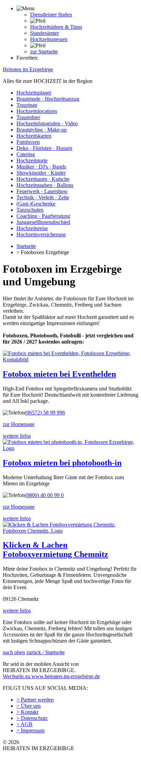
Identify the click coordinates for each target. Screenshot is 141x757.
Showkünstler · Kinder (41, 173)
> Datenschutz (32, 718)
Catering (25, 154)
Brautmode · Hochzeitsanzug (47, 99)
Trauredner (28, 117)
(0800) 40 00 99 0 (44, 495)
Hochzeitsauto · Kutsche (42, 179)
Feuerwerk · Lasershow (42, 191)
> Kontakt (27, 712)
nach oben (14, 652)
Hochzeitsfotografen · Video (47, 123)
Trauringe (26, 105)
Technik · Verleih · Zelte (42, 197)
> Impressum (30, 730)
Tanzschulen (29, 210)
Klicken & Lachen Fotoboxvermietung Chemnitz (55, 550)
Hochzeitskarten (33, 136)
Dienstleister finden (51, 14)
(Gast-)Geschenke (35, 204)
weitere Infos (17, 436)
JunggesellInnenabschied (43, 222)
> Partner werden (35, 700)
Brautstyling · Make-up (41, 130)
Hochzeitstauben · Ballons (44, 185)
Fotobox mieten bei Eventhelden (59, 374)
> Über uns (28, 706)
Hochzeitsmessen (48, 39)
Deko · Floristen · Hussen (44, 148)
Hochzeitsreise (32, 228)
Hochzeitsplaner (33, 93)
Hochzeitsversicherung (41, 234)
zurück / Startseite (45, 652)
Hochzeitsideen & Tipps (56, 27)
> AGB (24, 724)
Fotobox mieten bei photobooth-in (62, 462)
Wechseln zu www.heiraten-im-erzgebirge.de (51, 676)
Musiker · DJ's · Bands (41, 167)
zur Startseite (44, 51)
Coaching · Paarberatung (43, 216)
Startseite (26, 246)
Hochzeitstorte (32, 160)
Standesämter (44, 33)
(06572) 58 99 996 (45, 412)
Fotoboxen (28, 142)
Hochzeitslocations (36, 111)
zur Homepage (19, 424)
